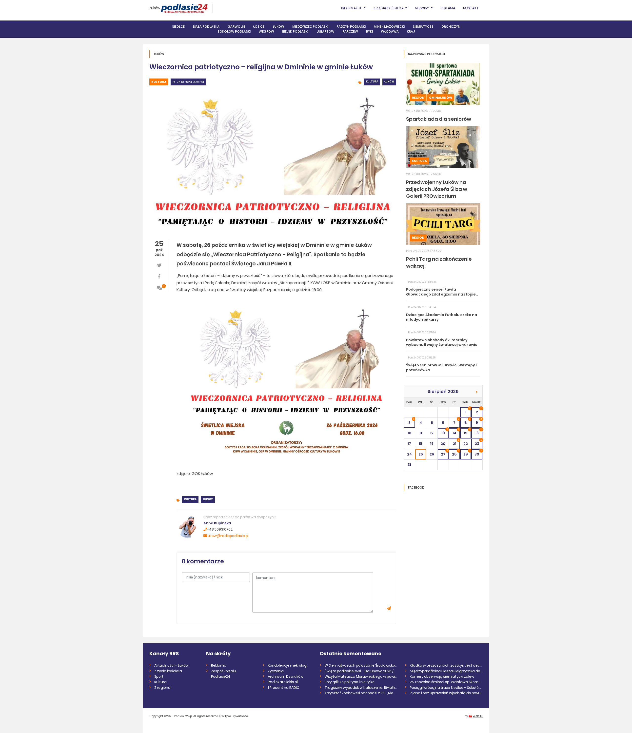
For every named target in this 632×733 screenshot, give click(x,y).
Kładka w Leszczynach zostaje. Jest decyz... (446, 665)
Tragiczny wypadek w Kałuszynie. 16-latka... (361, 687)
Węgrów (266, 31)
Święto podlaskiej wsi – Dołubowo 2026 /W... (361, 671)
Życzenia (276, 671)
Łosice (258, 26)
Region (418, 98)
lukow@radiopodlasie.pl (228, 535)
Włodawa (390, 31)
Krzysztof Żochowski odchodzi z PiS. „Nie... (360, 693)
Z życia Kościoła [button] (389, 7)
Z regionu (162, 687)
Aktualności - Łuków (171, 665)
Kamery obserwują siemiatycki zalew (442, 676)
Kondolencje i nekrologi (287, 665)
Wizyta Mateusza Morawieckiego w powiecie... (361, 676)
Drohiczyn (450, 26)
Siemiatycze (423, 26)
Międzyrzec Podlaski (310, 26)
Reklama (448, 7)
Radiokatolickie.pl (283, 681)
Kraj (411, 31)
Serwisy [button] (422, 7)
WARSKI (478, 716)
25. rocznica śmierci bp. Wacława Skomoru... (446, 681)
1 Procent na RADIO (283, 687)
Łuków (154, 7)
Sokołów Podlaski (234, 31)
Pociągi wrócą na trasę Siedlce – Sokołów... (446, 687)
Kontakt (471, 7)
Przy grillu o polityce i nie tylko (350, 681)
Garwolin (236, 26)
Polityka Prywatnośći (234, 716)
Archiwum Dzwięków (285, 676)
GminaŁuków (440, 98)
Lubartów (325, 31)
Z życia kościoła (168, 671)
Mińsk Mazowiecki (389, 26)
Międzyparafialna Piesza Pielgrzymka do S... (446, 671)
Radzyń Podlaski (351, 26)
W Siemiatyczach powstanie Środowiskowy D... (361, 665)
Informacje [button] (352, 7)
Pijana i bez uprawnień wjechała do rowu (445, 693)
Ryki (369, 31)
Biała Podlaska (206, 26)
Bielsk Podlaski (295, 31)
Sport (158, 676)
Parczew (350, 31)
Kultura (158, 82)
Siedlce (178, 26)
